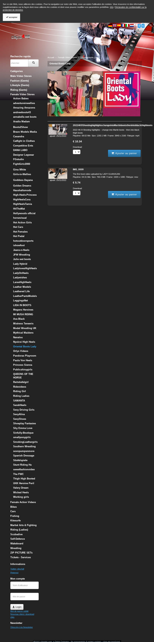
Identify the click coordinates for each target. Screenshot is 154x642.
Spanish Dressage (23, 455)
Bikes (13, 506)
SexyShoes (19, 419)
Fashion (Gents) (19, 80)
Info (111, 7)
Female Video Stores (22, 94)
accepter (12, 17)
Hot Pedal (18, 236)
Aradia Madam (21, 121)
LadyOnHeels (21, 273)
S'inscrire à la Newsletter (21, 627)
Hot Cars (18, 227)
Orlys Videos (20, 351)
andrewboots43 (22, 112)
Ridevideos (19, 386)
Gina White (19, 169)
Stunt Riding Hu (22, 464)
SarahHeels (19, 405)
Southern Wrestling (24, 446)
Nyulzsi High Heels (24, 341)
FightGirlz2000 (21, 164)
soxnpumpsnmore (23, 451)
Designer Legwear (23, 154)
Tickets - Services (20, 557)
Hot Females (20, 231)
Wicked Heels (21, 492)
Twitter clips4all (17, 569)
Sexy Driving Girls (23, 409)
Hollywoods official (24, 213)
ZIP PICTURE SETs (21, 552)
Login (18, 607)
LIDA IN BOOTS (22, 305)
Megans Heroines (23, 309)
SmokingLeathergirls (25, 442)
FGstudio (18, 159)
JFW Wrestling (21, 254)
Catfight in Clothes (24, 141)
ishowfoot (19, 245)
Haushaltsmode (22, 190)
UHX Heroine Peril (23, 483)
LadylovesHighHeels (25, 268)
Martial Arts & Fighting (23, 525)
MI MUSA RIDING (23, 314)
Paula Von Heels (22, 360)
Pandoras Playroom (24, 355)
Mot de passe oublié (19, 611)
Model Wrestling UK (24, 328)
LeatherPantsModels (25, 296)
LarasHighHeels (22, 282)
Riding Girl (19, 391)
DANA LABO (20, 150)
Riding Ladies (21, 396)
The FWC (18, 474)
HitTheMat (19, 208)
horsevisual (20, 217)
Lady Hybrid (20, 263)
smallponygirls (22, 437)
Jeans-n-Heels (21, 250)
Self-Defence (17, 538)
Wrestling (15, 548)
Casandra (18, 136)
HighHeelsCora (21, 199)
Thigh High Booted (24, 478)
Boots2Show (20, 127)
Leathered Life (21, 291)
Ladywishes (20, 277)
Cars (13, 511)
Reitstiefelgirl (21, 382)
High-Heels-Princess (25, 194)
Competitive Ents (23, 145)
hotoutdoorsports (23, 240)
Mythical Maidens (23, 332)
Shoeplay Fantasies (24, 423)
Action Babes (21, 98)
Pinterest (14, 572)
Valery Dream (21, 487)
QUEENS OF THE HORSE (23, 376)
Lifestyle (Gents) (19, 85)
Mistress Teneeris (23, 323)
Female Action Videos (23, 502)
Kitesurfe (15, 520)
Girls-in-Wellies (22, 174)
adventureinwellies (24, 103)
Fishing (14, 516)
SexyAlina (19, 414)
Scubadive (16, 534)
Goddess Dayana (23, 180)
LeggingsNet (20, 300)
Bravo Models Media (25, 131)
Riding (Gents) (18, 89)
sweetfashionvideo (24, 469)
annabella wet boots (24, 116)
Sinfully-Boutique (23, 432)
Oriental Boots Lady (60, 63)
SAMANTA (19, 400)
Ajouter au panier (125, 153)
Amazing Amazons (24, 107)
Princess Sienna (22, 364)
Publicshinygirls (22, 369)
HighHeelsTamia (22, 204)
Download (77, 147)
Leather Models (22, 286)
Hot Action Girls (22, 222)
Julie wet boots (22, 259)
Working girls (21, 497)
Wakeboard (16, 543)
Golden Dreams (22, 185)
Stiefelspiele (20, 460)
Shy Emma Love (22, 428)
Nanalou (18, 337)
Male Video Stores (21, 76)
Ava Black (19, 318)
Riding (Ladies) (19, 529)
